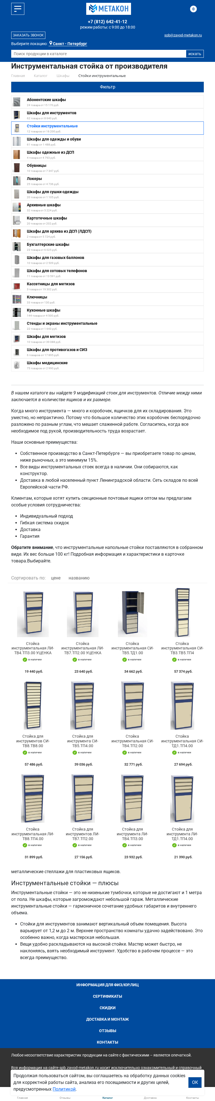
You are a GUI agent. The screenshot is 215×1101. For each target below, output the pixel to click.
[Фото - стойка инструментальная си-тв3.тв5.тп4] (182, 612)
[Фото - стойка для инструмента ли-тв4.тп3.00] (132, 798)
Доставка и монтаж (107, 1019)
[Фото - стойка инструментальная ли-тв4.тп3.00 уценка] (32, 612)
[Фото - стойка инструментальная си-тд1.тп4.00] (182, 705)
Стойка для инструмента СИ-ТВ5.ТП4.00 (82, 741)
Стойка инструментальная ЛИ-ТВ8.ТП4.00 (32, 834)
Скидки (108, 1008)
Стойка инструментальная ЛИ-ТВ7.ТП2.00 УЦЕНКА (82, 648)
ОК (195, 1082)
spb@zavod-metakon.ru (183, 35)
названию (79, 578)
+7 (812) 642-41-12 (107, 21)
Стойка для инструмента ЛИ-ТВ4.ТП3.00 (132, 834)
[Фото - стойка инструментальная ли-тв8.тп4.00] (32, 798)
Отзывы (107, 1030)
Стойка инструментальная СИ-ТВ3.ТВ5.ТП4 (182, 648)
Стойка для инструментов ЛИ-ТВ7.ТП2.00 (82, 834)
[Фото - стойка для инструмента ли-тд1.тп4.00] (182, 798)
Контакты (107, 1042)
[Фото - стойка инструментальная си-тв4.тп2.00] (132, 705)
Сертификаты (107, 996)
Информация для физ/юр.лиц (107, 985)
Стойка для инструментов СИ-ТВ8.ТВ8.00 (33, 741)
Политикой (64, 1089)
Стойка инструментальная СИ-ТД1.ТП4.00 (182, 741)
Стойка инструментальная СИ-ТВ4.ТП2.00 (132, 741)
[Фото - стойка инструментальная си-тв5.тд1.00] (132, 612)
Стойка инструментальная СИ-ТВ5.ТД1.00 (132, 648)
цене (55, 578)
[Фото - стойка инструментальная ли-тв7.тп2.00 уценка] (82, 612)
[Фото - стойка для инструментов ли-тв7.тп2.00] (82, 798)
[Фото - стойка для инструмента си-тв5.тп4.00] (82, 705)
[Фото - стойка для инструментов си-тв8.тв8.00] (32, 705)
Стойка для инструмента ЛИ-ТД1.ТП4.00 (182, 834)
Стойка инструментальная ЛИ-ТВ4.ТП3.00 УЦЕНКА (32, 648)
